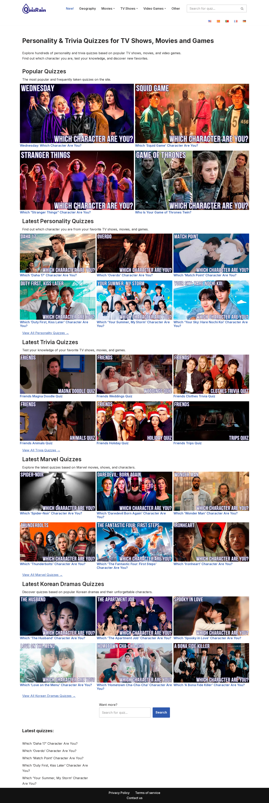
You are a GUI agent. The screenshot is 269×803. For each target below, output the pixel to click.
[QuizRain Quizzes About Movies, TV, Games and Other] (34, 9)
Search (161, 712)
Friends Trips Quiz (187, 443)
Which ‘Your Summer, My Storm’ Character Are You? (133, 324)
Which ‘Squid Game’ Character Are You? (166, 145)
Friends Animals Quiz (36, 443)
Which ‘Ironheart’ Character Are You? (203, 564)
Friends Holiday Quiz (113, 443)
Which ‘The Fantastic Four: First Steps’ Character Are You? (127, 566)
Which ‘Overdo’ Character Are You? (125, 275)
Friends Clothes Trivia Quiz (194, 396)
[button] (114, 8)
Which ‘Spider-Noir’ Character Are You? (51, 513)
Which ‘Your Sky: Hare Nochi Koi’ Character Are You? (210, 324)
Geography (87, 8)
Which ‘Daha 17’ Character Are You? (48, 275)
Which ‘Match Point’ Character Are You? (205, 275)
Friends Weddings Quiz (114, 396)
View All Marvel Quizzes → (42, 575)
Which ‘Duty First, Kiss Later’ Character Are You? (54, 324)
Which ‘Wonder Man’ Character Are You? (205, 513)
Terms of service (147, 793)
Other (176, 8)
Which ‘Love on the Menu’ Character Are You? (56, 685)
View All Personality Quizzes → (45, 333)
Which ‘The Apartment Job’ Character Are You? (134, 638)
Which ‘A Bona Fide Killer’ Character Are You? (209, 685)
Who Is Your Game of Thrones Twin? (163, 212)
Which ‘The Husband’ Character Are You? (52, 638)
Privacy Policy (119, 793)
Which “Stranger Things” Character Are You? (55, 212)
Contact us (134, 798)
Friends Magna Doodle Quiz (41, 396)
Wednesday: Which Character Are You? (51, 145)
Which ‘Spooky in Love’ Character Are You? (207, 638)
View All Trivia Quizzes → (41, 450)
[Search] (242, 8)
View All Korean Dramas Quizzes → (49, 696)
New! (70, 8)
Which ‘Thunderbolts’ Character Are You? (52, 564)
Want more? (108, 705)
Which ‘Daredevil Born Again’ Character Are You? (131, 515)
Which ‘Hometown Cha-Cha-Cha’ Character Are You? (134, 687)
